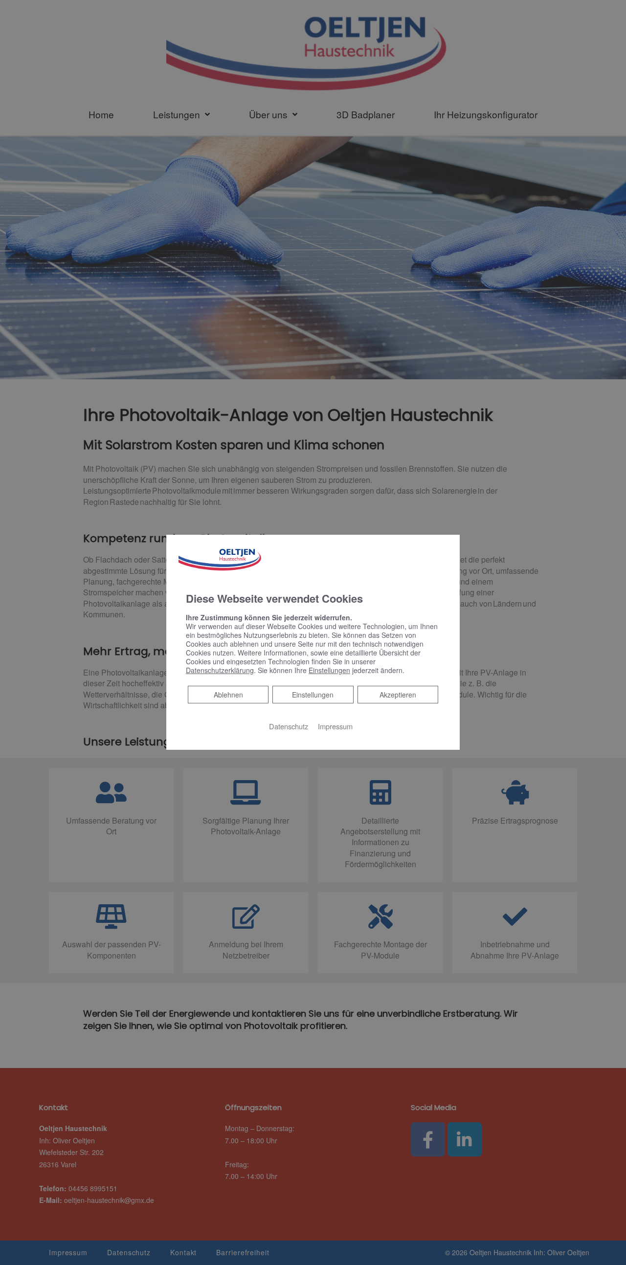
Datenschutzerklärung (220, 670)
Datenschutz (288, 726)
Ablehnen (228, 694)
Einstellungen (313, 694)
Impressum (335, 726)
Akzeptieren (398, 694)
